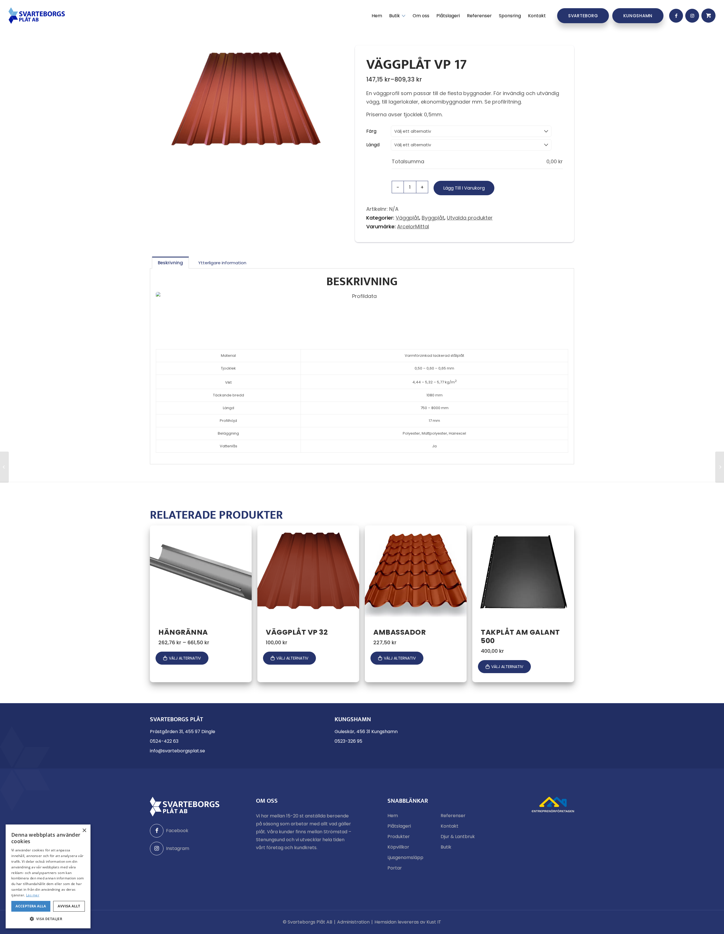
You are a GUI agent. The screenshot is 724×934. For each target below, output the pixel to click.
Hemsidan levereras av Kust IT (407, 922)
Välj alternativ (185, 658)
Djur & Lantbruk (458, 836)
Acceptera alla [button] (31, 906)
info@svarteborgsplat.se (177, 751)
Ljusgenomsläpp (405, 857)
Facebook (177, 830)
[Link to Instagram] (692, 16)
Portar (394, 868)
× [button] (84, 830)
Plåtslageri (399, 826)
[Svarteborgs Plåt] (36, 15)
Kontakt (449, 826)
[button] (48, 919)
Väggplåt (407, 217)
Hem (392, 815)
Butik (446, 847)
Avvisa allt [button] (69, 906)
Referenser (453, 815)
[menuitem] (377, 15)
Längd (373, 144)
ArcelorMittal (413, 226)
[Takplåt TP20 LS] (4, 467)
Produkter (398, 836)
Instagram (177, 848)
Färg (371, 131)
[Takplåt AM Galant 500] (719, 467)
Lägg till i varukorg (464, 188)
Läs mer (32, 895)
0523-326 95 (348, 741)
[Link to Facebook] (676, 16)
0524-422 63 (164, 741)
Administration (353, 922)
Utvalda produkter (470, 217)
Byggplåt (433, 217)
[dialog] (48, 876)
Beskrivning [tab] (170, 263)
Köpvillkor (398, 847)
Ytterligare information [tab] (222, 263)
